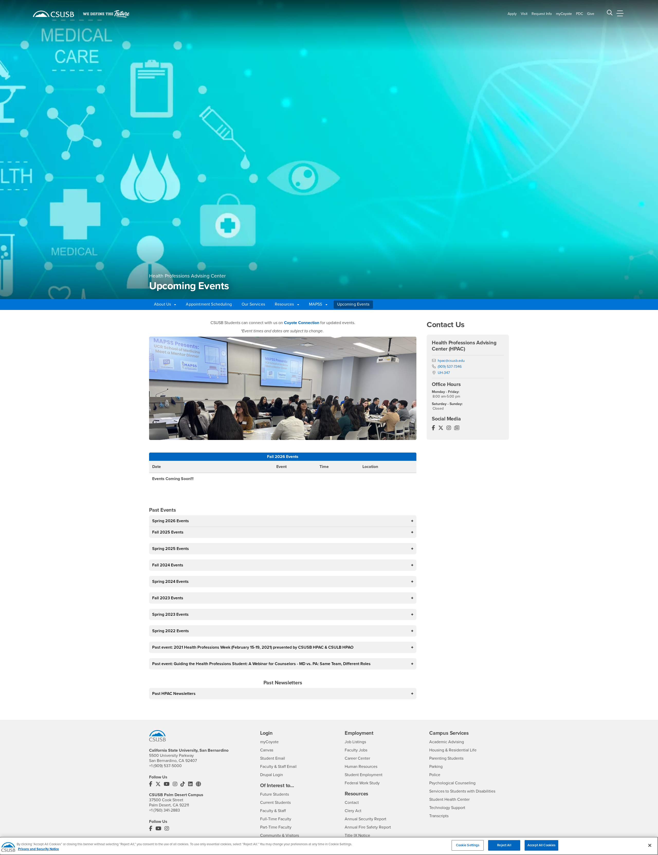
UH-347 (444, 373)
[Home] (53, 14)
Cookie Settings (468, 845)
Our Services (253, 304)
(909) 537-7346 (450, 366)
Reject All (504, 845)
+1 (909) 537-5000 (165, 765)
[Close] (649, 845)
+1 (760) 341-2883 (164, 810)
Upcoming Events (353, 304)
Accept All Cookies (541, 845)
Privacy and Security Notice (38, 849)
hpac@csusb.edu (451, 360)
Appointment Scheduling (209, 304)
